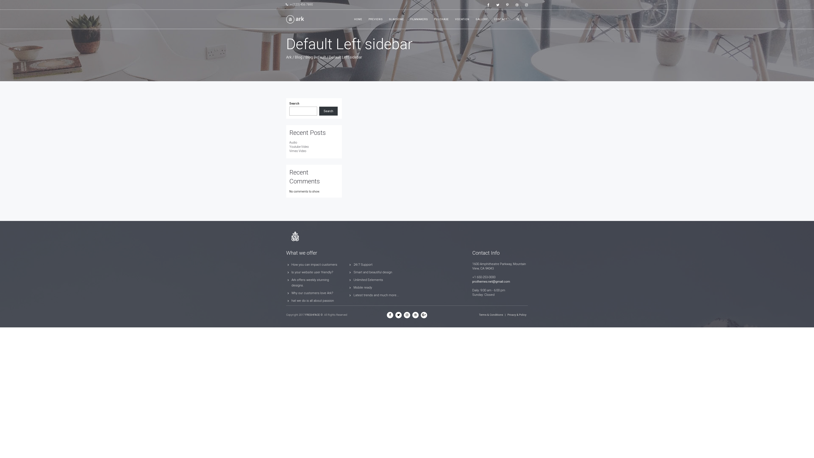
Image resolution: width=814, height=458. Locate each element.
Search (294, 103)
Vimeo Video (297, 151)
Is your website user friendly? (312, 272)
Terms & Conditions (491, 314)
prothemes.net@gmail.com (491, 281)
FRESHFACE (312, 314)
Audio (293, 142)
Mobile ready (363, 287)
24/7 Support (363, 265)
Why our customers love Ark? (312, 293)
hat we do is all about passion (312, 301)
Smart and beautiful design (373, 272)
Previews (376, 19)
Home (358, 19)
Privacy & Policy (516, 314)
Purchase (441, 19)
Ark (289, 57)
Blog (298, 57)
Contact (500, 19)
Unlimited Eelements (368, 280)
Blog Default (315, 57)
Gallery (482, 19)
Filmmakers (419, 19)
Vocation (462, 19)
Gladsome (396, 19)
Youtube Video (299, 146)
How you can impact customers (314, 265)
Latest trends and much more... (376, 295)
